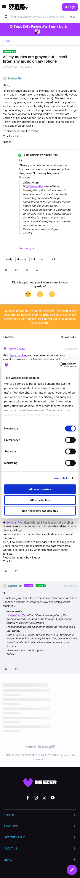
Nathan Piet (15, 78)
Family (8, 259)
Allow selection (40, 499)
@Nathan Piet (34, 186)
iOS (8, 40)
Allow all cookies (40, 489)
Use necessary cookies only (40, 510)
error (44, 259)
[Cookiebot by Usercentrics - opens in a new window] (59, 364)
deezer (21, 259)
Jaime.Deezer (16, 348)
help (33, 259)
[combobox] (40, 16)
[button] (4, 7)
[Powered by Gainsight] (40, 747)
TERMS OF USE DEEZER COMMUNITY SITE (31, 755)
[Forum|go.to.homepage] (18, 7)
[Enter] (6, 16)
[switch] (70, 440)
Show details (60, 477)
